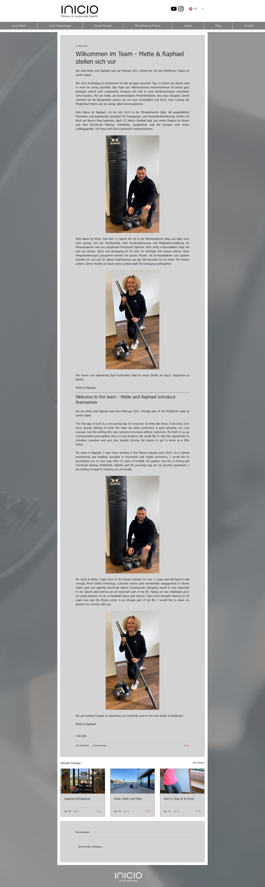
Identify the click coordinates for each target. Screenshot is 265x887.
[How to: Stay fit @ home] (182, 781)
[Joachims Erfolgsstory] (83, 781)
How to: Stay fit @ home (179, 799)
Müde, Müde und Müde (128, 799)
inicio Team (81, 736)
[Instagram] (180, 8)
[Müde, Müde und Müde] (132, 781)
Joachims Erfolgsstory (77, 799)
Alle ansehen (199, 763)
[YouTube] (173, 8)
